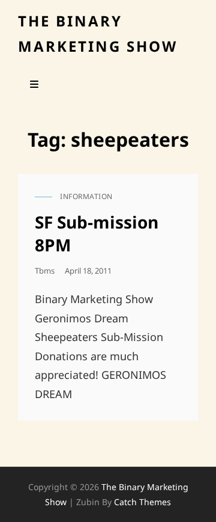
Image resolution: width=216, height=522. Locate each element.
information (86, 196)
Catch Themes (142, 502)
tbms (45, 270)
